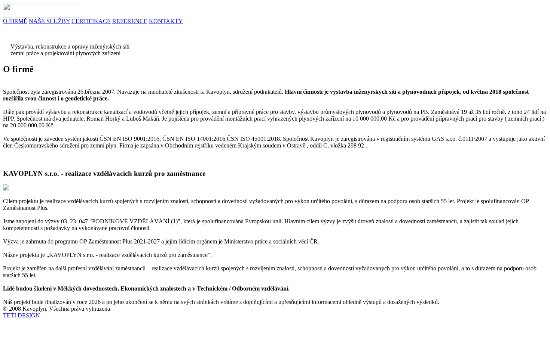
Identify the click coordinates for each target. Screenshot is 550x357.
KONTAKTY (166, 21)
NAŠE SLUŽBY (49, 21)
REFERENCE (129, 21)
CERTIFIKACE (91, 21)
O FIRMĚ (15, 21)
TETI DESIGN (21, 315)
